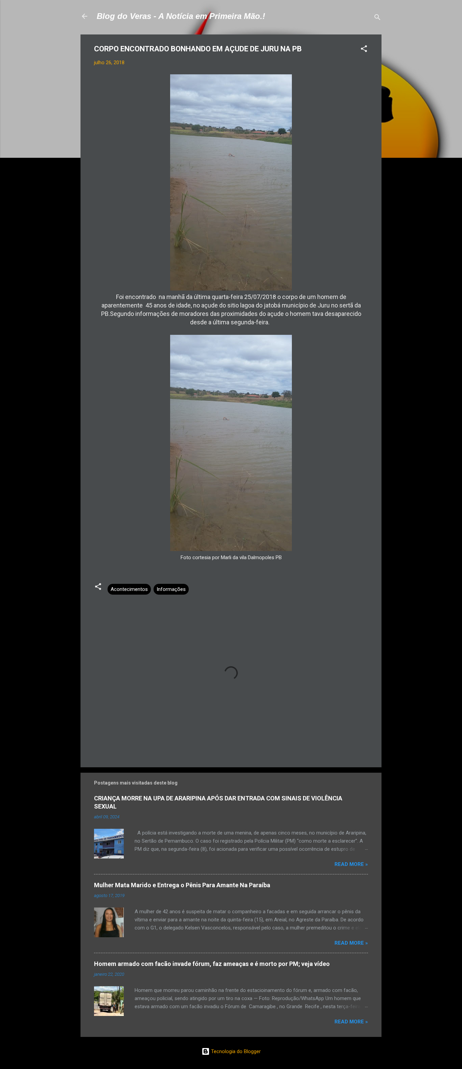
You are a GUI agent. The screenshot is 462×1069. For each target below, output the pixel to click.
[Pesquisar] (377, 18)
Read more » (351, 864)
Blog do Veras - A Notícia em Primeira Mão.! (181, 16)
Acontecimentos (129, 589)
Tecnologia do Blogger (235, 1051)
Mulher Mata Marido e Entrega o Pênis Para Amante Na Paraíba (182, 885)
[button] (364, 50)
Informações (171, 589)
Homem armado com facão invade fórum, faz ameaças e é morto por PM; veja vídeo (212, 963)
